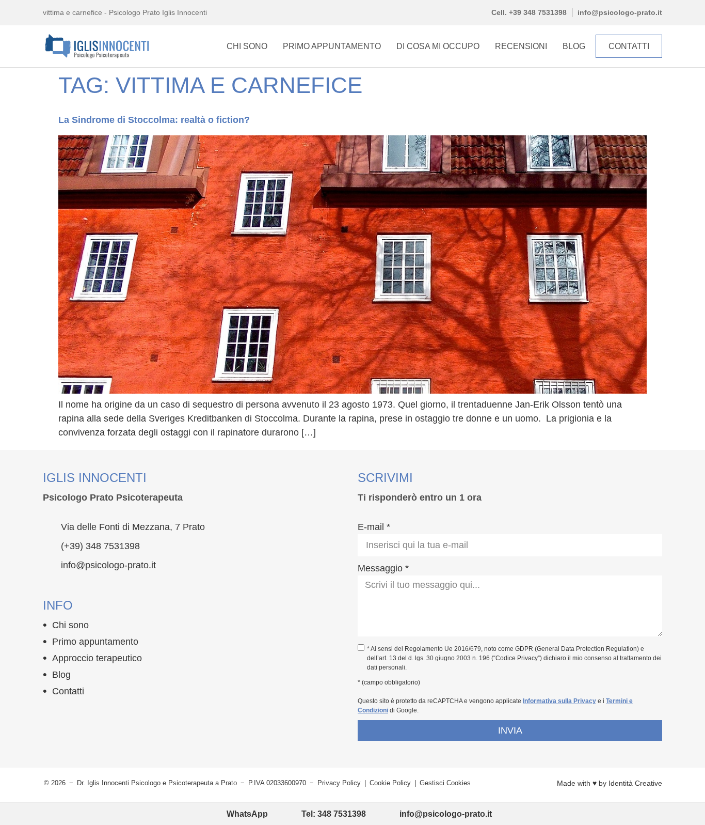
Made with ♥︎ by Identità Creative (609, 783)
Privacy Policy (339, 783)
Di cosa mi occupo (437, 46)
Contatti (68, 691)
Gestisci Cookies (445, 783)
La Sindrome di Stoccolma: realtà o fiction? (154, 120)
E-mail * (374, 527)
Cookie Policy (390, 783)
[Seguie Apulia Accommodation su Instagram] (69, 715)
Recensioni (521, 46)
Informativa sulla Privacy (559, 701)
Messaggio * (383, 568)
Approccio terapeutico (97, 658)
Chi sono (70, 625)
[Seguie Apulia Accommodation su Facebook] (49, 715)
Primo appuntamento (332, 46)
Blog (574, 46)
